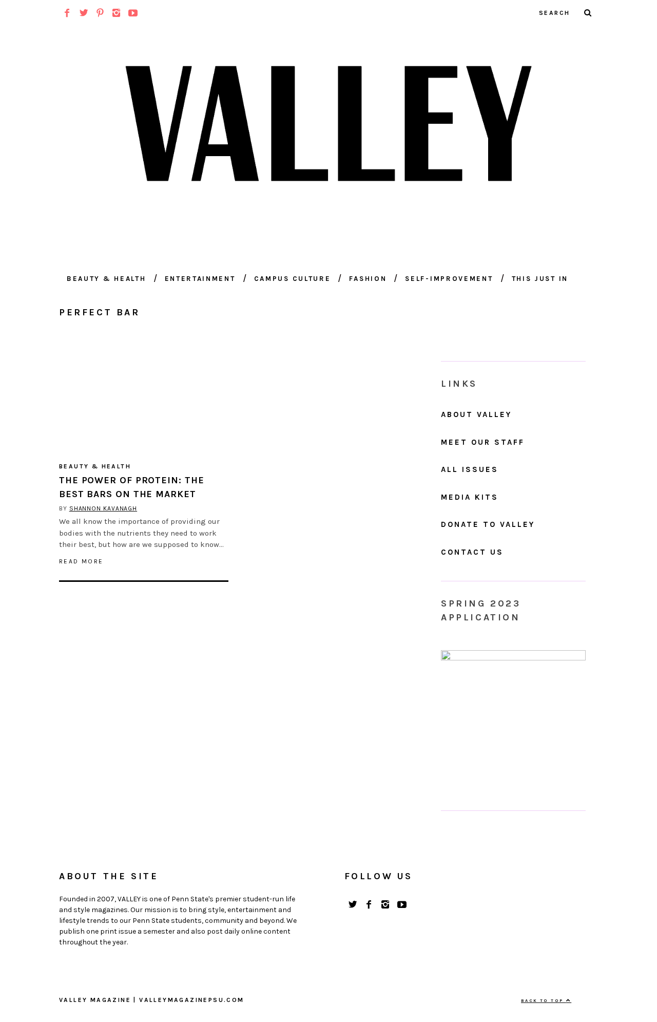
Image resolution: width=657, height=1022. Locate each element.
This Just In (540, 278)
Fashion (368, 278)
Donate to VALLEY (488, 524)
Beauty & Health (106, 278)
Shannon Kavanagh (103, 508)
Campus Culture (292, 278)
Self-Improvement (449, 278)
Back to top (543, 1000)
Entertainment (200, 278)
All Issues (469, 469)
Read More (81, 561)
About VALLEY (476, 414)
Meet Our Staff (483, 442)
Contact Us (472, 552)
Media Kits (469, 497)
